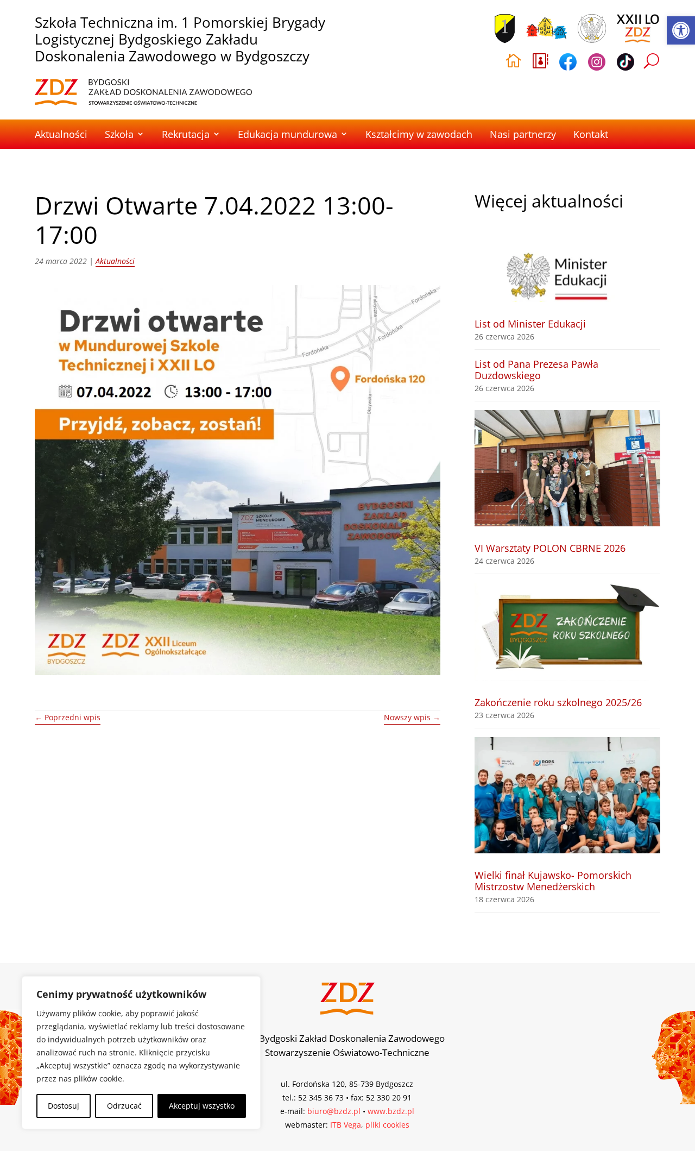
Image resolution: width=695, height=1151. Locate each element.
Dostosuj (63, 1105)
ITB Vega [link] (345, 1124)
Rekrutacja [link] (186, 134)
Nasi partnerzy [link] (523, 134)
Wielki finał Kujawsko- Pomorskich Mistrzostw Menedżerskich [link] (553, 881)
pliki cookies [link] (387, 1124)
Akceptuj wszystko (202, 1105)
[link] (681, 30)
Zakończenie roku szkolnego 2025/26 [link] (558, 702)
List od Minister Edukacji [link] (530, 323)
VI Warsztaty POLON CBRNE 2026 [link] (550, 548)
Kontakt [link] (590, 134)
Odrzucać (124, 1105)
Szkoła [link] (119, 134)
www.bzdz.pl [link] (391, 1111)
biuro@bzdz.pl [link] (334, 1111)
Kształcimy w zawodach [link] (418, 134)
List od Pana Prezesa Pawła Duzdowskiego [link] (536, 369)
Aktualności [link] (61, 134)
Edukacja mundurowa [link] (287, 134)
